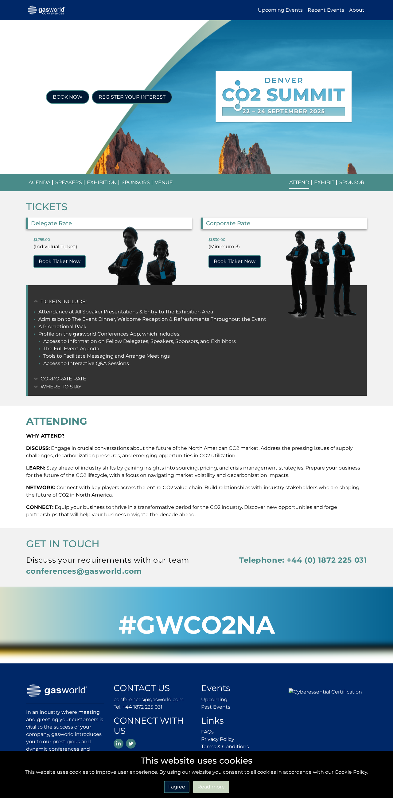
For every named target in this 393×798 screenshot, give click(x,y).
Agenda (39, 182)
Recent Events (326, 10)
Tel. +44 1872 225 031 (138, 707)
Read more (211, 787)
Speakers (68, 182)
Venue (164, 182)
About (356, 10)
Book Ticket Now (59, 261)
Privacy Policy (217, 739)
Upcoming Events (280, 10)
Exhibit (324, 182)
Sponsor (351, 182)
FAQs (207, 732)
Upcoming (214, 699)
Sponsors (136, 182)
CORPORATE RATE (62, 379)
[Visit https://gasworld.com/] (57, 690)
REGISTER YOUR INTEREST (132, 97)
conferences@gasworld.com (149, 699)
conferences (84, 571)
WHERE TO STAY (60, 387)
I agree (176, 787)
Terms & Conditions (225, 746)
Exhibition (102, 182)
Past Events (215, 707)
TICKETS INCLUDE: (63, 302)
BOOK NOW (68, 97)
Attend (299, 182)
